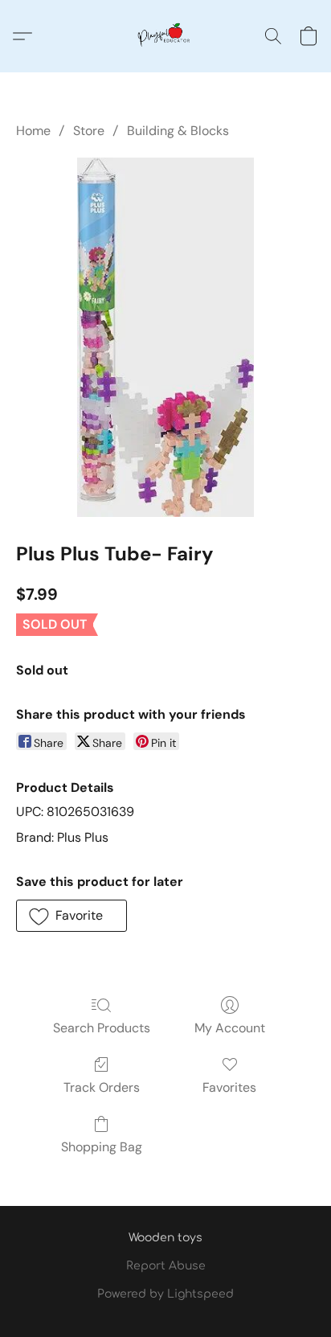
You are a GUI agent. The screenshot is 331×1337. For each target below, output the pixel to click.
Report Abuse (166, 1266)
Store (88, 130)
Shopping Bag (101, 1146)
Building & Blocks (178, 130)
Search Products (101, 1027)
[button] (165, 36)
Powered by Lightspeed (165, 1294)
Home (33, 130)
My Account (229, 1027)
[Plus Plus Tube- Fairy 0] (165, 337)
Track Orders (101, 1087)
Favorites (229, 1087)
